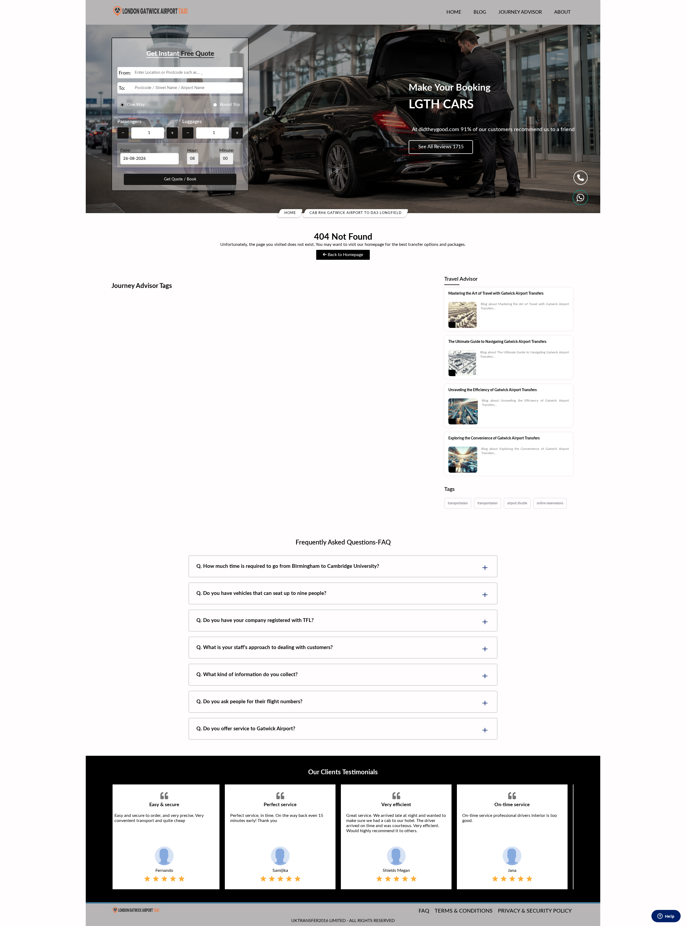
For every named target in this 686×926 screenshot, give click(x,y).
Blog (480, 12)
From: (125, 73)
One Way (136, 104)
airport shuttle (517, 503)
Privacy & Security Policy (535, 911)
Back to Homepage (345, 255)
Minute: (226, 150)
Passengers (129, 121)
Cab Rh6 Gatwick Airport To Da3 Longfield (356, 213)
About (562, 12)
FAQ (424, 911)
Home (453, 12)
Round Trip (230, 104)
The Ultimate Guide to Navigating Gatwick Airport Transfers (497, 342)
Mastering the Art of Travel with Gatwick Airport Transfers (495, 293)
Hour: (192, 150)
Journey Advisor (520, 12)
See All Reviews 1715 (441, 147)
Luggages (192, 121)
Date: (125, 150)
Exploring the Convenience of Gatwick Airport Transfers (494, 438)
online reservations (550, 503)
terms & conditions (464, 911)
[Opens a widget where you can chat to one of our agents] (666, 916)
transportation (458, 503)
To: (122, 88)
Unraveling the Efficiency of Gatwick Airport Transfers (492, 390)
